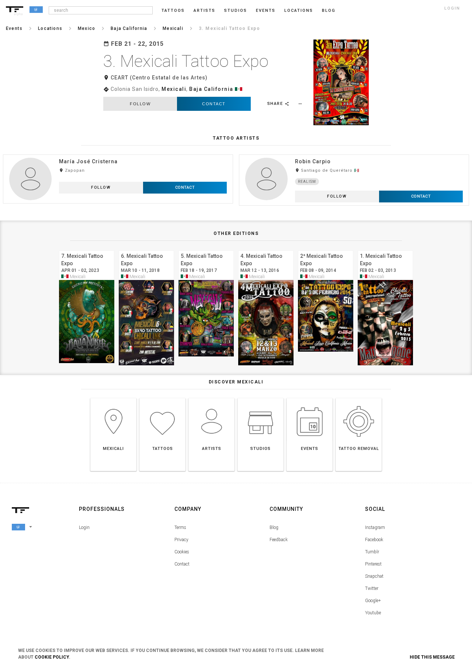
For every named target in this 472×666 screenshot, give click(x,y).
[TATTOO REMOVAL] (358, 398)
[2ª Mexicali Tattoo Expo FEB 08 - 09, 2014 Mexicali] (325, 249)
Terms (180, 527)
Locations (298, 10)
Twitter (371, 588)
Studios (235, 10)
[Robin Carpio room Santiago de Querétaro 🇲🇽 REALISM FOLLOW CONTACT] (354, 154)
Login (84, 527)
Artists (204, 10)
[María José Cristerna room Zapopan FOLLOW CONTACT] (118, 154)
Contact (214, 104)
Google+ (373, 600)
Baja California (211, 89)
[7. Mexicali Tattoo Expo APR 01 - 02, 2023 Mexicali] (86, 249)
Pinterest (373, 564)
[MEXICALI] (113, 398)
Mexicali (174, 89)
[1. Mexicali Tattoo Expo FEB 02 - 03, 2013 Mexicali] (385, 249)
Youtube (373, 612)
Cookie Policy (52, 657)
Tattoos (173, 10)
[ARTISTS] (211, 398)
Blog (274, 527)
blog (329, 10)
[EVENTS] (309, 398)
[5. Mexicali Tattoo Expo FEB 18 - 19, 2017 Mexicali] (206, 249)
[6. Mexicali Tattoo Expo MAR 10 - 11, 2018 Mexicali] (146, 249)
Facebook (374, 539)
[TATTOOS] (162, 398)
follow (140, 104)
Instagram (375, 527)
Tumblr (372, 551)
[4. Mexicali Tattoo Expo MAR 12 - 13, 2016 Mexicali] (265, 249)
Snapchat (374, 576)
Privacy (181, 539)
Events (265, 10)
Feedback (279, 539)
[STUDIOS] (260, 398)
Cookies (181, 551)
